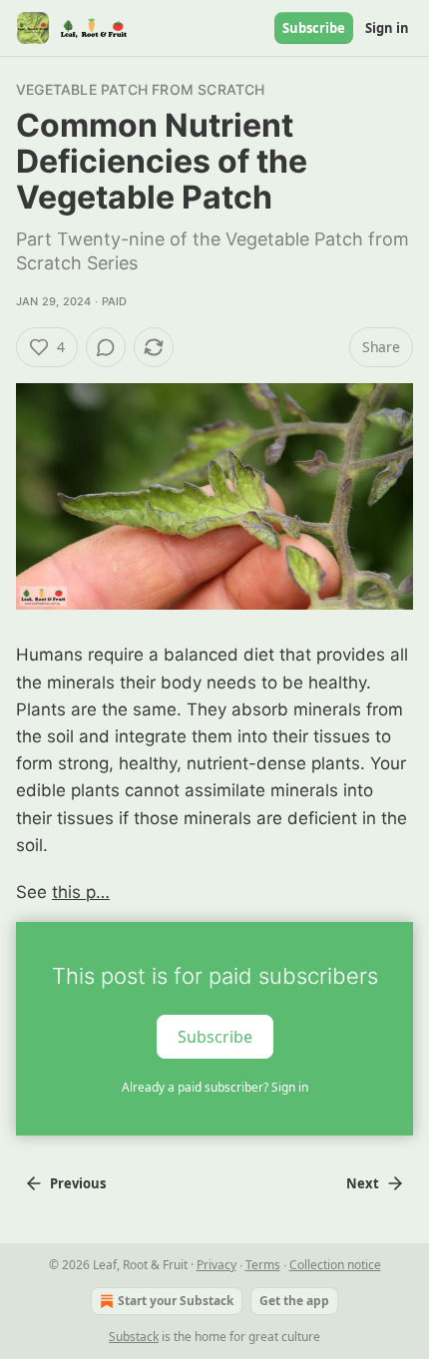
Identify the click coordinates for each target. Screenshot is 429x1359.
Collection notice (335, 1264)
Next (362, 1183)
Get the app (294, 1300)
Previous (78, 1183)
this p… (81, 892)
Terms (262, 1264)
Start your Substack (175, 1300)
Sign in (387, 28)
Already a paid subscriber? (215, 1087)
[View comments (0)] (106, 347)
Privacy (216, 1264)
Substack (134, 1336)
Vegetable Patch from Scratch (140, 89)
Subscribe (313, 28)
